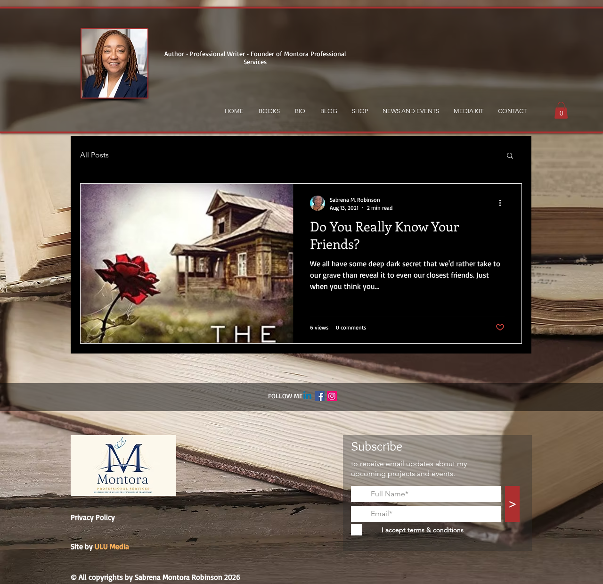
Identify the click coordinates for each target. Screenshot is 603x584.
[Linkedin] (307, 396)
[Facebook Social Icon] (320, 396)
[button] (561, 110)
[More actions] (503, 203)
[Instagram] (332, 396)
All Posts (94, 154)
